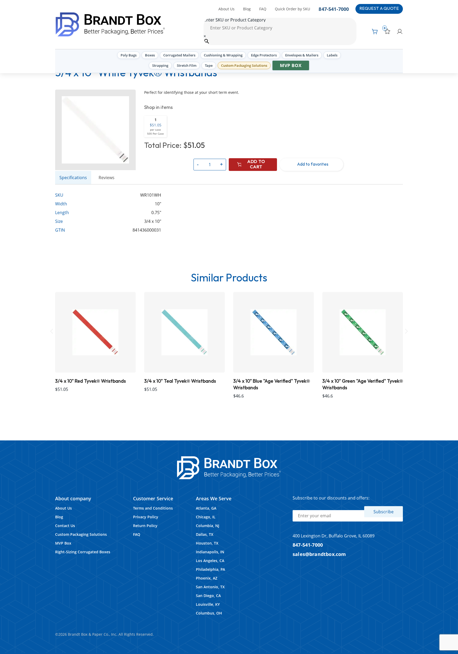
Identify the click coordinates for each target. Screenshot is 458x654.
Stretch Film (186, 65)
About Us (226, 8)
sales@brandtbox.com (319, 554)
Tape (209, 65)
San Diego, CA (208, 595)
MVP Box (291, 65)
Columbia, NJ (207, 525)
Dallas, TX (204, 534)
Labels (332, 55)
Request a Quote (379, 8)
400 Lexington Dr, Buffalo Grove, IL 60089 (334, 536)
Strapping (160, 65)
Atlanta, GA (206, 508)
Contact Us (65, 525)
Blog (247, 8)
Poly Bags (128, 55)
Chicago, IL (205, 516)
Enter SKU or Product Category (235, 20)
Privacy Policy (145, 516)
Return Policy (145, 525)
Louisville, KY (208, 604)
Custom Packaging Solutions (244, 65)
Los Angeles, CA (210, 560)
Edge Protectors (264, 55)
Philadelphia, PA (210, 569)
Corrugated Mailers (179, 55)
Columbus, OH (209, 613)
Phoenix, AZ (206, 578)
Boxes (150, 55)
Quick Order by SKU (292, 8)
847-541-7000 (334, 9)
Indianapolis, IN (210, 551)
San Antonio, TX (210, 586)
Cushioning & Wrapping (223, 55)
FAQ (262, 8)
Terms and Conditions (153, 508)
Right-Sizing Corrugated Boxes (82, 551)
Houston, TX (207, 543)
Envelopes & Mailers (301, 55)
